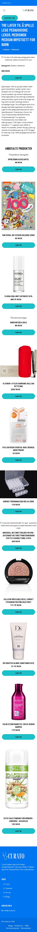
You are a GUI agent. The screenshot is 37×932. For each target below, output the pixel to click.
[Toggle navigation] (4, 10)
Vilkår (27, 926)
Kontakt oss (9, 18)
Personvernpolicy (12, 928)
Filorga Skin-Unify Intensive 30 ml (19, 296)
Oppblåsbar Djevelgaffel (18, 159)
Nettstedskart (26, 928)
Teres (7, 884)
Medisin (7, 49)
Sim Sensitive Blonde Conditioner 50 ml (18, 663)
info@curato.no (6, 3)
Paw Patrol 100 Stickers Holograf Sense (18, 235)
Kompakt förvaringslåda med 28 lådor (18, 501)
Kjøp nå (18, 78)
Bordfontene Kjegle (18, 322)
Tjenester (8, 888)
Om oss (8, 892)
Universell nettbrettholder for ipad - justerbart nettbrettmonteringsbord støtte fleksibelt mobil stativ (18, 535)
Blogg (7, 897)
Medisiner (15, 49)
